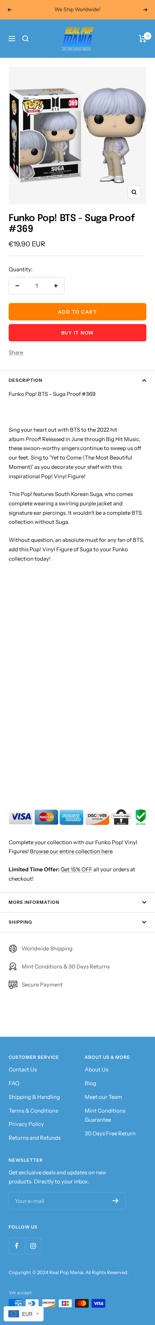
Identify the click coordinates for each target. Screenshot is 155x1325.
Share (16, 352)
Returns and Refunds (35, 1137)
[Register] (115, 1200)
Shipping (20, 922)
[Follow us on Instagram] (33, 1246)
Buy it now (77, 333)
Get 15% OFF (76, 869)
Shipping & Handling (34, 1096)
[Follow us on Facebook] (17, 1246)
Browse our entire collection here (71, 851)
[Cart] (142, 38)
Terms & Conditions (33, 1110)
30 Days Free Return (110, 1133)
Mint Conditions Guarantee (105, 1115)
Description (26, 380)
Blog (90, 1083)
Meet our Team (103, 1096)
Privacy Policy (26, 1124)
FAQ (14, 1083)
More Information (34, 902)
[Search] (25, 38)
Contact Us (23, 1069)
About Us (96, 1069)
